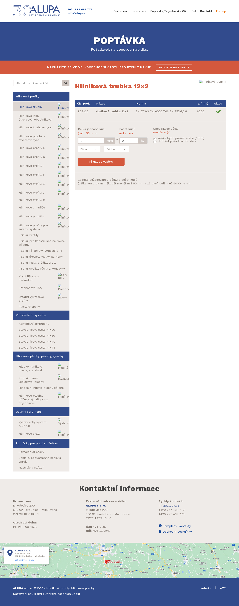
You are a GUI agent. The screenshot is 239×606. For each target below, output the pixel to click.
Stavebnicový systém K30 (37, 335)
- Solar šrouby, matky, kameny (41, 256)
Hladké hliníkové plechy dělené (41, 388)
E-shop (221, 11)
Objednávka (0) (168, 11)
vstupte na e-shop (174, 67)
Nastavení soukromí (27, 594)
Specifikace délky (165, 130)
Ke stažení (139, 11)
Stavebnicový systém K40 (37, 341)
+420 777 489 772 (171, 510)
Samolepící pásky (31, 452)
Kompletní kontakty (176, 526)
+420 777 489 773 (171, 514)
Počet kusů (127, 131)
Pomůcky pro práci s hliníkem (37, 443)
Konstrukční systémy (31, 315)
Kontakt (206, 11)
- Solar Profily (28, 235)
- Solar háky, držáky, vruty (37, 262)
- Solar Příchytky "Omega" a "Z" (41, 250)
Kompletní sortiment (34, 323)
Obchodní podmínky (177, 531)
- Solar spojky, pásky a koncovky (42, 268)
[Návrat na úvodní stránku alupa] (37, 10)
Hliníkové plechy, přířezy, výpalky (39, 356)
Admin (206, 588)
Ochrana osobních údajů (62, 594)
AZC (223, 588)
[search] (65, 83)
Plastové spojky (30, 306)
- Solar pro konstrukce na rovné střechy (42, 242)
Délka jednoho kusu (92, 131)
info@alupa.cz (77, 13)
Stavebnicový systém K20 (37, 329)
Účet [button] (193, 11)
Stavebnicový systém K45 (37, 347)
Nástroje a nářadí (31, 467)
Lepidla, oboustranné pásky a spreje (40, 459)
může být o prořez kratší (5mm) (181, 138)
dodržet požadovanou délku (178, 141)
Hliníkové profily (27, 96)
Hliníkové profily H (32, 199)
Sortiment (121, 11)
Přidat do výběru (101, 161)
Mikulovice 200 (24, 505)
